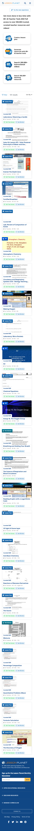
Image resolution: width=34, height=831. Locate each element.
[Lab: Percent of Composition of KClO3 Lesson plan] (17, 219)
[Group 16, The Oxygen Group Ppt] (17, 411)
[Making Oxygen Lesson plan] (17, 302)
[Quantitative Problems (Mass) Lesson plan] (17, 686)
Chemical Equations (10, 391)
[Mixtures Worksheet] (17, 640)
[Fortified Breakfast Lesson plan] (17, 192)
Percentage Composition (12, 665)
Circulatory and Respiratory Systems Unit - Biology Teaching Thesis (15, 281)
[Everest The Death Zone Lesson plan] (17, 164)
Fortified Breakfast (10, 199)
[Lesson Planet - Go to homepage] (11, 3)
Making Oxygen (9, 309)
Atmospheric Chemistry (12, 254)
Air (4, 364)
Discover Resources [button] (11, 795)
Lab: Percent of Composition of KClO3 (14, 226)
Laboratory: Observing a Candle (15, 117)
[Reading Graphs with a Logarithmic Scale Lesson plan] (17, 494)
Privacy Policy (16, 817)
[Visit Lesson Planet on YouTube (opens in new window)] (21, 822)
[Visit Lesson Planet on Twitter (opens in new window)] (13, 822)
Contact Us (17, 811)
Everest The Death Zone (12, 172)
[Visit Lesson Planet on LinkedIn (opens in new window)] (17, 822)
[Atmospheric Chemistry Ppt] (17, 246)
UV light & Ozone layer (11, 528)
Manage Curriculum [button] (11, 803)
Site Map (7, 817)
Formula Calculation (11, 720)
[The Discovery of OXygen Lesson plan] (17, 740)
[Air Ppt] (17, 356)
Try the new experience (21, 10)
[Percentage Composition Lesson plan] (17, 658)
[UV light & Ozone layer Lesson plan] (17, 521)
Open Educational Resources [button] (14, 788)
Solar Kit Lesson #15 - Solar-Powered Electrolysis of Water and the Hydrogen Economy (16, 144)
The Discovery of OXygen (12, 748)
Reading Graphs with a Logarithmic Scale (16, 500)
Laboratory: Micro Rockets (13, 336)
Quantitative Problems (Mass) (14, 693)
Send (27, 780)
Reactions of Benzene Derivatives (15, 583)
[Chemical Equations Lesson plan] (17, 384)
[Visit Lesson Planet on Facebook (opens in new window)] (9, 822)
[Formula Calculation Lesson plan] (17, 713)
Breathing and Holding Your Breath (16, 446)
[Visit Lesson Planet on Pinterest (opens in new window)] (25, 822)
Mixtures (6, 638)
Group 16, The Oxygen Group (14, 419)
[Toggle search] (25, 3)
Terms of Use (26, 817)
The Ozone (7, 611)
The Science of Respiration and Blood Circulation (14, 472)
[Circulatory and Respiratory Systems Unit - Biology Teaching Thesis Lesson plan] (17, 274)
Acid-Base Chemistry (11, 556)
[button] (30, 3)
